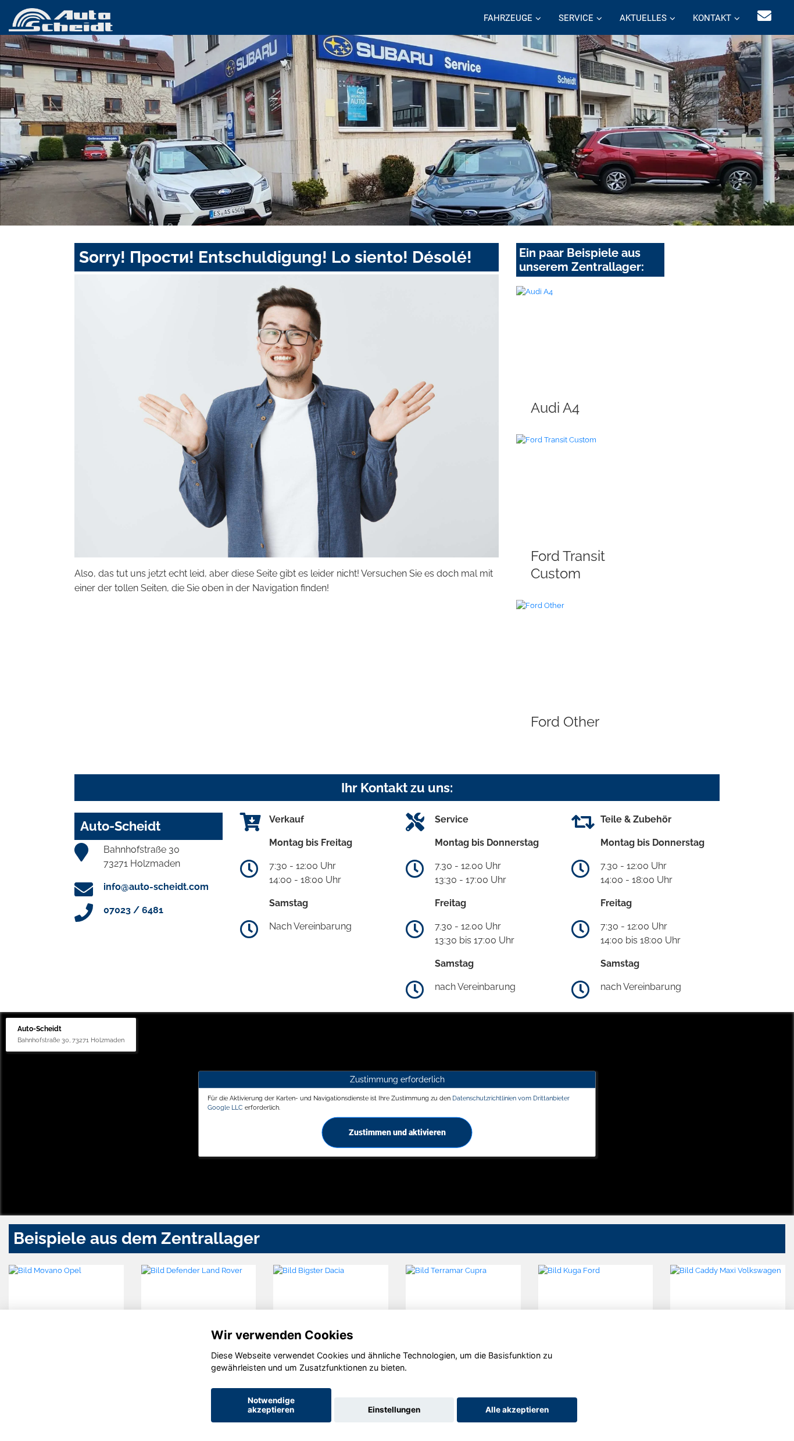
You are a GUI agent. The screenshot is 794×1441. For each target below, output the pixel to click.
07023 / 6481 (133, 910)
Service (576, 18)
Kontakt (712, 18)
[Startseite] (61, 19)
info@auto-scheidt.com (156, 886)
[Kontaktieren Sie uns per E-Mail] (764, 16)
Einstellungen (394, 1409)
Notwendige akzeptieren (271, 1405)
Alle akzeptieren (517, 1409)
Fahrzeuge (508, 18)
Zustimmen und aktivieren (397, 1131)
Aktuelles (643, 18)
